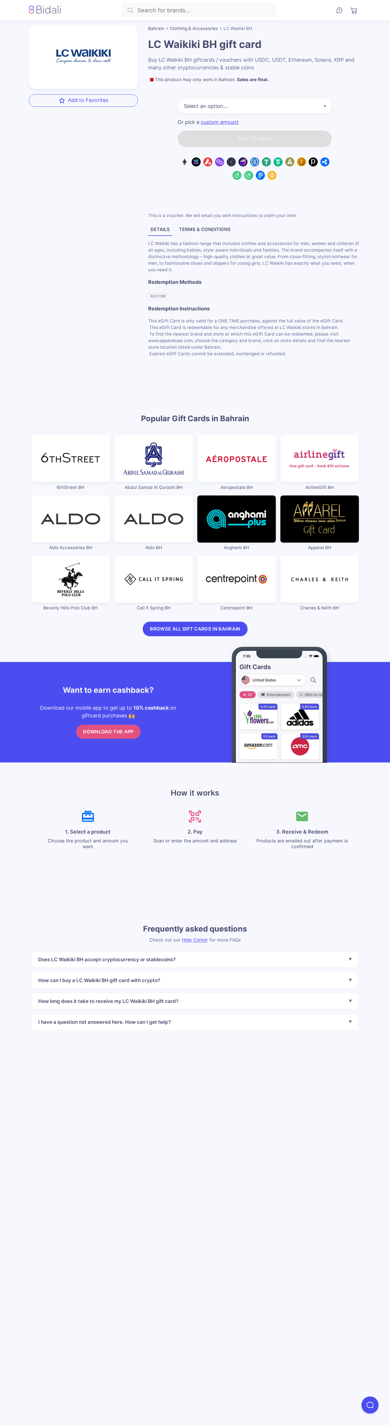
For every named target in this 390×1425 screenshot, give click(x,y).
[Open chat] (370, 1405)
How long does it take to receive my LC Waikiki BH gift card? (108, 1001)
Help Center (195, 940)
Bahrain (156, 28)
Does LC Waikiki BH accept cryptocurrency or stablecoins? (107, 959)
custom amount (220, 122)
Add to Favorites (88, 100)
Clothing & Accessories (194, 28)
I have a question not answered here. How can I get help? (104, 1022)
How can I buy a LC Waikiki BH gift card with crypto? (99, 980)
